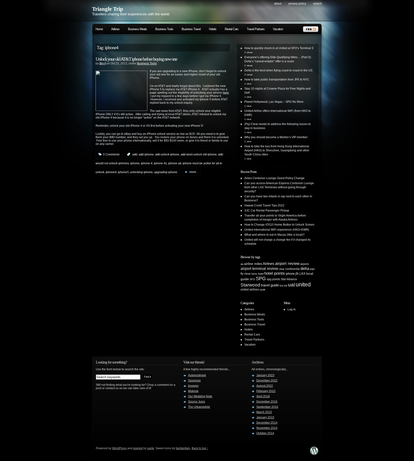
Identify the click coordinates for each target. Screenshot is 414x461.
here (226, 92)
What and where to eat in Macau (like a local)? (274, 234)
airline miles (253, 264)
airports (304, 263)
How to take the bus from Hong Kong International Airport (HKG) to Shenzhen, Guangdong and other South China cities (276, 150)
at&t (134, 154)
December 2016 (266, 401)
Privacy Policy (297, 3)
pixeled (138, 448)
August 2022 (264, 385)
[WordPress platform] (314, 453)
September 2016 (267, 407)
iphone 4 (146, 163)
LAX (302, 273)
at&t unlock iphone (167, 154)
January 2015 (265, 417)
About (278, 3)
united (303, 284)
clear (282, 268)
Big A (102, 63)
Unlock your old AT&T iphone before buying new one (136, 59)
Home (99, 29)
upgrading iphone (165, 172)
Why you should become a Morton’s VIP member (276, 137)
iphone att (174, 163)
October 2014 (265, 433)
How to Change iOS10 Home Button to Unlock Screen (279, 224)
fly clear (246, 273)
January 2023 (265, 375)
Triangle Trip (107, 9)
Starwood (250, 284)
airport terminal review (259, 268)
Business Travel (191, 29)
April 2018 (263, 396)
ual (291, 284)
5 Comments (111, 154)
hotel (261, 273)
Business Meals (137, 29)
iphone (134, 163)
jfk (297, 273)
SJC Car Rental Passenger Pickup (266, 210)
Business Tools (164, 29)
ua (285, 285)
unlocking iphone (141, 172)
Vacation (278, 29)
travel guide (270, 285)
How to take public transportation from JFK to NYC (276, 79)
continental (292, 269)
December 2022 (266, 380)
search (317, 3)
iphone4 (111, 172)
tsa (281, 285)
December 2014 (266, 422)
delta (304, 268)
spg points (273, 279)
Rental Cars (231, 29)
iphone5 (123, 172)
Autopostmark (197, 375)
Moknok (193, 391)
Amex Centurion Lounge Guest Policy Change (274, 178)
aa (242, 263)
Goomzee (194, 380)
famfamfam (183, 448)
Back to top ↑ (200, 448)
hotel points (274, 273)
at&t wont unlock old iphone (199, 154)
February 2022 (266, 391)
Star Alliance (289, 279)
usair (262, 289)
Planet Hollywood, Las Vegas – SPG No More (274, 101)
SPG (261, 278)
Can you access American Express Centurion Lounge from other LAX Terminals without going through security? (279, 187)
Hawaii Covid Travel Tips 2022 (264, 205)
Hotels (212, 29)
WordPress (119, 448)
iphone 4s (160, 163)
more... (193, 172)
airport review (287, 263)
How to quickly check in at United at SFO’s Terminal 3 (278, 48)
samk (150, 448)
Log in (292, 309)
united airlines (250, 289)
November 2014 (266, 428)
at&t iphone (146, 154)
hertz (254, 273)
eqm (312, 268)
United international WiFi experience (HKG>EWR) (276, 229)
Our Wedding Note (200, 396)
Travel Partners (255, 29)
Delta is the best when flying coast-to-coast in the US (278, 70)
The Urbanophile (199, 407)
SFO (252, 279)
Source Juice (196, 401)
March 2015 (264, 412)
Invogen (193, 385)
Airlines (115, 29)
